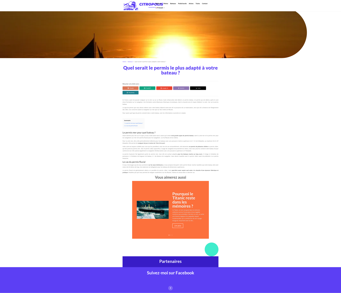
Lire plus (177, 225)
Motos (166, 3)
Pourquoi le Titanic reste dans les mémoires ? (183, 199)
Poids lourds (182, 3)
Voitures (158, 3)
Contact (205, 3)
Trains (198, 3)
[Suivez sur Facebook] (170, 288)
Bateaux (173, 3)
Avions (191, 3)
